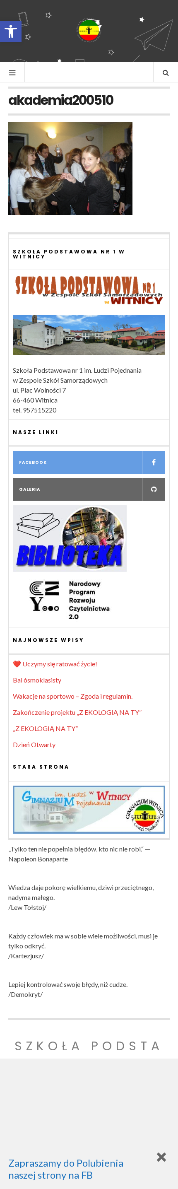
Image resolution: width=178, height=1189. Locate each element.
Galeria (29, 489)
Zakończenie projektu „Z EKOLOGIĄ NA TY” (77, 712)
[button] (11, 31)
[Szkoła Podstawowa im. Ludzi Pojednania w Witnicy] (89, 30)
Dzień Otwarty (34, 744)
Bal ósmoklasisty (37, 680)
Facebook (33, 462)
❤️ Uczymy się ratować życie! (55, 664)
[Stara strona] (89, 810)
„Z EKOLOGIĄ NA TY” (45, 728)
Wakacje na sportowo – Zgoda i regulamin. (72, 696)
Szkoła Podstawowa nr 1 (89, 1055)
